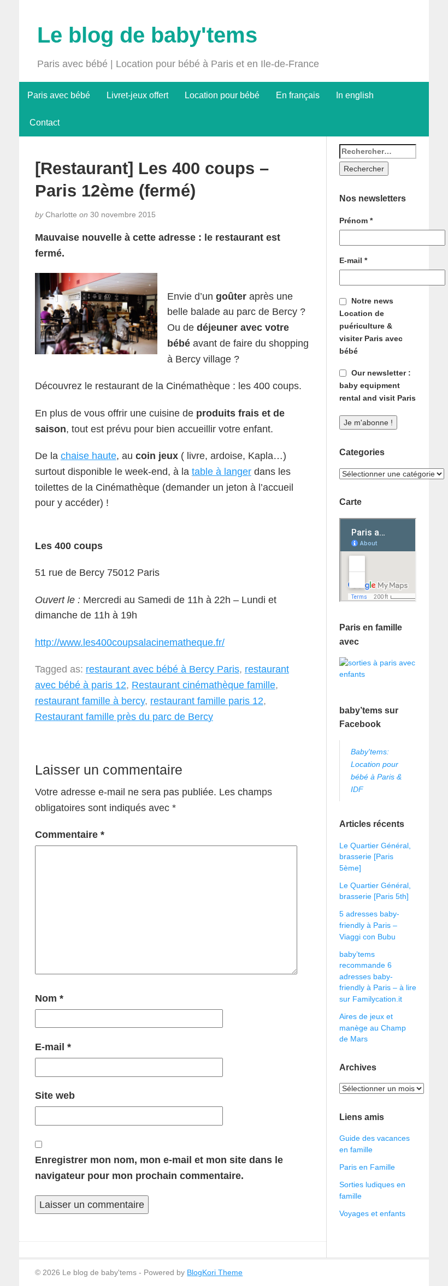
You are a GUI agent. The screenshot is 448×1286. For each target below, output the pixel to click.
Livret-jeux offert (137, 95)
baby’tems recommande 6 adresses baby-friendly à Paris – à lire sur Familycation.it (377, 976)
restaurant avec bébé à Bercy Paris (162, 669)
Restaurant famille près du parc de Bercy (124, 716)
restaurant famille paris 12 (206, 700)
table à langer (221, 471)
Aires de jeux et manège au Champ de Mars (372, 1027)
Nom (49, 998)
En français (298, 95)
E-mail (53, 1046)
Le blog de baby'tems (147, 35)
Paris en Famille (367, 1167)
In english (355, 95)
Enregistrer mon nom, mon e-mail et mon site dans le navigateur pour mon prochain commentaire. (159, 1167)
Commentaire (69, 834)
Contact (43, 122)
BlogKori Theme (215, 1272)
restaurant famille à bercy (90, 700)
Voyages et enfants (372, 1213)
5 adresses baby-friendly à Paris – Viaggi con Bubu (369, 924)
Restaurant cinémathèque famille (203, 685)
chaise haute (88, 455)
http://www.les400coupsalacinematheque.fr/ (130, 642)
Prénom (356, 220)
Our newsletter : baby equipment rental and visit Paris (377, 385)
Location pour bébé (222, 95)
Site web (55, 1095)
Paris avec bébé (58, 95)
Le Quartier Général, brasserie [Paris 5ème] (375, 856)
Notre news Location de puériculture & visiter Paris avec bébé (371, 325)
